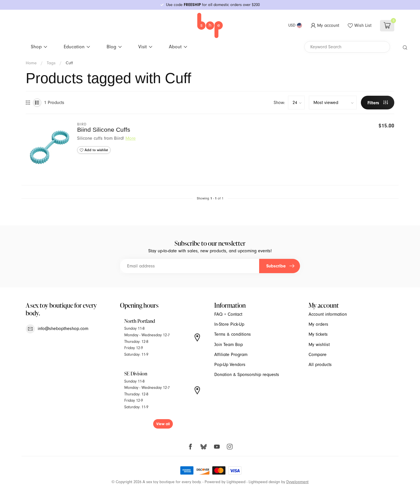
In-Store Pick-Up (229, 324)
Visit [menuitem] (142, 46)
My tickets (318, 334)
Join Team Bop (228, 344)
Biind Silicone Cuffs (103, 129)
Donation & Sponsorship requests (246, 374)
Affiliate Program (230, 354)
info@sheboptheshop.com (63, 328)
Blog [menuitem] (111, 46)
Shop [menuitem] (36, 46)
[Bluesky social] (203, 446)
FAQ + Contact (228, 314)
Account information (328, 314)
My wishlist (319, 344)
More (130, 138)
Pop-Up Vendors (229, 364)
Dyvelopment (297, 481)
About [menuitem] (175, 46)
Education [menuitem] (74, 46)
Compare (318, 354)
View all (163, 424)
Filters (374, 102)
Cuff (69, 62)
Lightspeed (236, 481)
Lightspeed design (264, 481)
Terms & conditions (232, 334)
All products (320, 364)
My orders (318, 324)
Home (31, 62)
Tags (51, 62)
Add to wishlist (95, 150)
